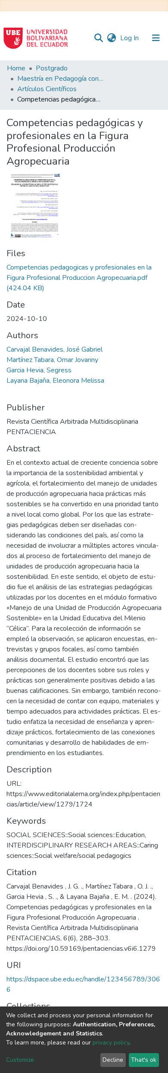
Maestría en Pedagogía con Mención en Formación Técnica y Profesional (60, 78)
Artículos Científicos (47, 89)
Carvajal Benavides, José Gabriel (54, 349)
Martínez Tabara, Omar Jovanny (52, 360)
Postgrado (52, 68)
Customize (20, 1060)
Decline (113, 1060)
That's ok (143, 1060)
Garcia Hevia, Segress (39, 370)
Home (16, 68)
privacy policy (111, 1042)
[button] (111, 38)
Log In (130, 38)
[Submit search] (98, 38)
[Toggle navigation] (156, 38)
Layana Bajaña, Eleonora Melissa (55, 380)
